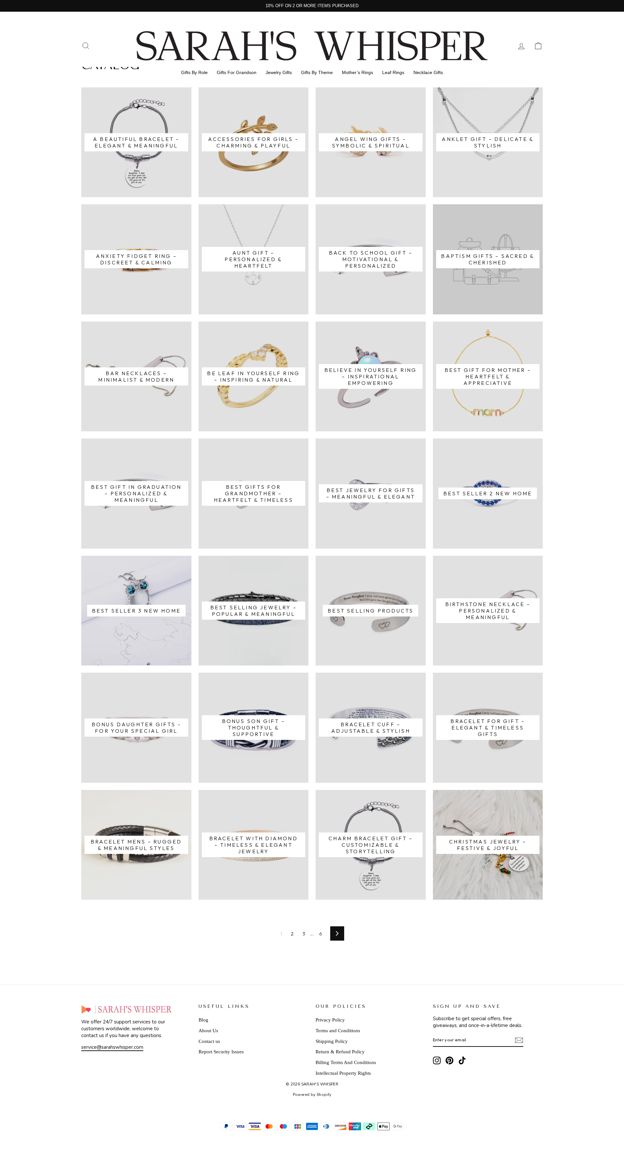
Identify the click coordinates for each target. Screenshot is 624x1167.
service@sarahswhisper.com (112, 1047)
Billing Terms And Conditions (346, 1062)
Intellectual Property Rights (343, 1073)
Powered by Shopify (312, 1094)
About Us (208, 1030)
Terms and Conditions (338, 1030)
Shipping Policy (332, 1041)
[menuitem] (194, 72)
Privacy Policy (330, 1019)
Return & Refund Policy (340, 1051)
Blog (203, 1019)
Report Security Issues (221, 1051)
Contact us (209, 1041)
